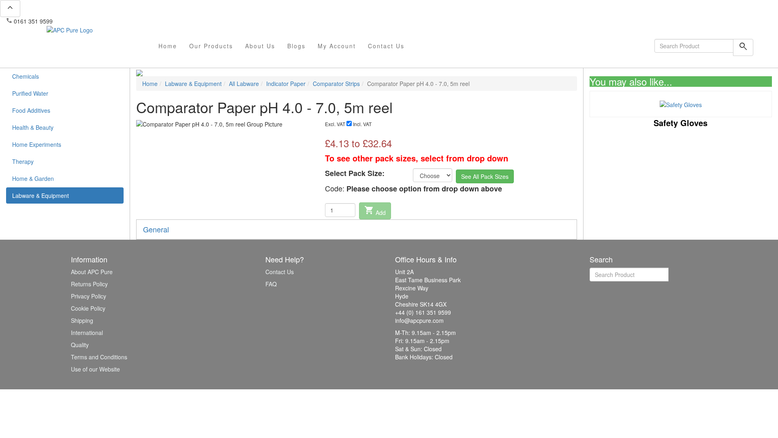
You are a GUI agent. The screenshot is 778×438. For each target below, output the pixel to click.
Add (375, 211)
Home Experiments (36, 144)
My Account (337, 46)
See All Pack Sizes (485, 176)
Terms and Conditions (99, 357)
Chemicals (25, 76)
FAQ (271, 284)
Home (167, 46)
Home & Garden (33, 178)
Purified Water (30, 93)
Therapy (23, 161)
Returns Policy (89, 284)
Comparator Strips (336, 83)
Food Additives (31, 110)
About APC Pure (92, 272)
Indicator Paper (286, 83)
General (156, 229)
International (87, 332)
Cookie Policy (88, 308)
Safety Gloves (680, 123)
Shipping (82, 320)
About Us (260, 46)
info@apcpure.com (82, 21)
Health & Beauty (32, 127)
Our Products (211, 46)
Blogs (296, 46)
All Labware (244, 83)
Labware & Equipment (40, 195)
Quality (80, 345)
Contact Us (386, 46)
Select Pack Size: (355, 173)
